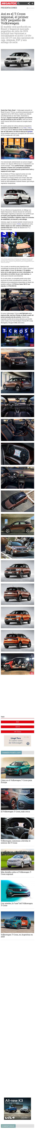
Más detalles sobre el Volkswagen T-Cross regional (16, 873)
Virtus (30, 128)
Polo (25, 128)
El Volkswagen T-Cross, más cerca (15, 811)
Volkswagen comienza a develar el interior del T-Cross (15, 842)
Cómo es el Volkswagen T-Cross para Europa (16, 781)
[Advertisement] (17, 89)
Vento (19, 224)
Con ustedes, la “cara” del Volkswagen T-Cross (17, 904)
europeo (30, 131)
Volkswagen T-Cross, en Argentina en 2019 (17, 935)
